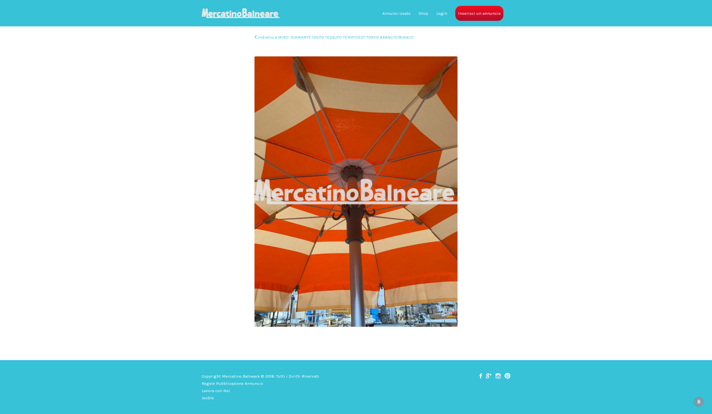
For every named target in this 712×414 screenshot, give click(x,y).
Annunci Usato (396, 13)
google (489, 376)
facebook (480, 376)
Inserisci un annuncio (479, 13)
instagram (498, 376)
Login (441, 13)
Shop (423, 13)
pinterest (507, 376)
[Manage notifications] (698, 401)
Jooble (208, 397)
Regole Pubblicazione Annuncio (232, 383)
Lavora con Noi (216, 390)
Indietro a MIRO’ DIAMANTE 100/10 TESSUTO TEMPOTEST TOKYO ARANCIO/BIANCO (336, 37)
